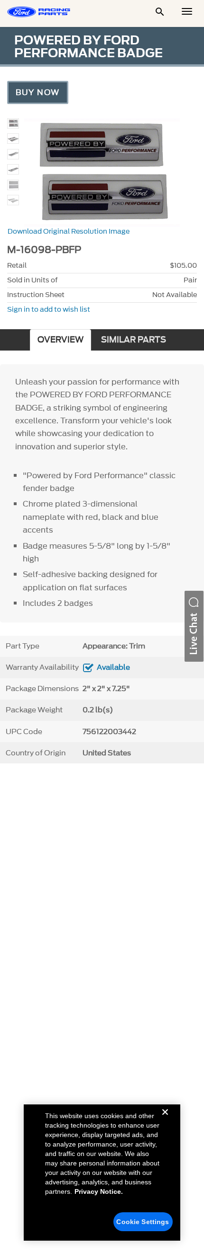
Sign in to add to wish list (48, 310)
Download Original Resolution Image (69, 231)
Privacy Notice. (98, 1191)
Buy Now (38, 92)
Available (113, 667)
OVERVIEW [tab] (60, 340)
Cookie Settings (142, 1222)
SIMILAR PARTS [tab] (133, 340)
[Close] (165, 1119)
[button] (194, 626)
